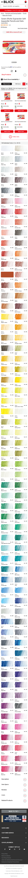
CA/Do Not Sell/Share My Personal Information (12, 859)
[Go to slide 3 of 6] (14, 62)
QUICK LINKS (5, 828)
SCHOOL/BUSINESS (7, 842)
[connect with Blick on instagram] (14, 850)
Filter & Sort (6, 84)
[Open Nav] (2, 2)
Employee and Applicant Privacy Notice (10, 861)
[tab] (14, 74)
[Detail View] (26, 84)
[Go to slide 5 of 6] (16, 62)
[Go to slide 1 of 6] (11, 62)
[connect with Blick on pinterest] (19, 850)
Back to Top (13, 811)
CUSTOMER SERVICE (8, 833)
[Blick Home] (9, 2)
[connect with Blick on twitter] (9, 850)
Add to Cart (7, 110)
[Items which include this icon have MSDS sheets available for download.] (2, 108)
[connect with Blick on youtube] (24, 850)
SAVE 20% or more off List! (14, 32)
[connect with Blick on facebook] (4, 850)
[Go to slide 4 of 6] (15, 62)
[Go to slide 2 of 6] (12, 62)
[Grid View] (24, 84)
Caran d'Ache (4, 23)
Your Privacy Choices (6, 857)
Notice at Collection (6, 855)
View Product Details (22, 28)
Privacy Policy (5, 853)
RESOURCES (5, 837)
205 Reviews (4, 27)
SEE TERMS (21, 10)
